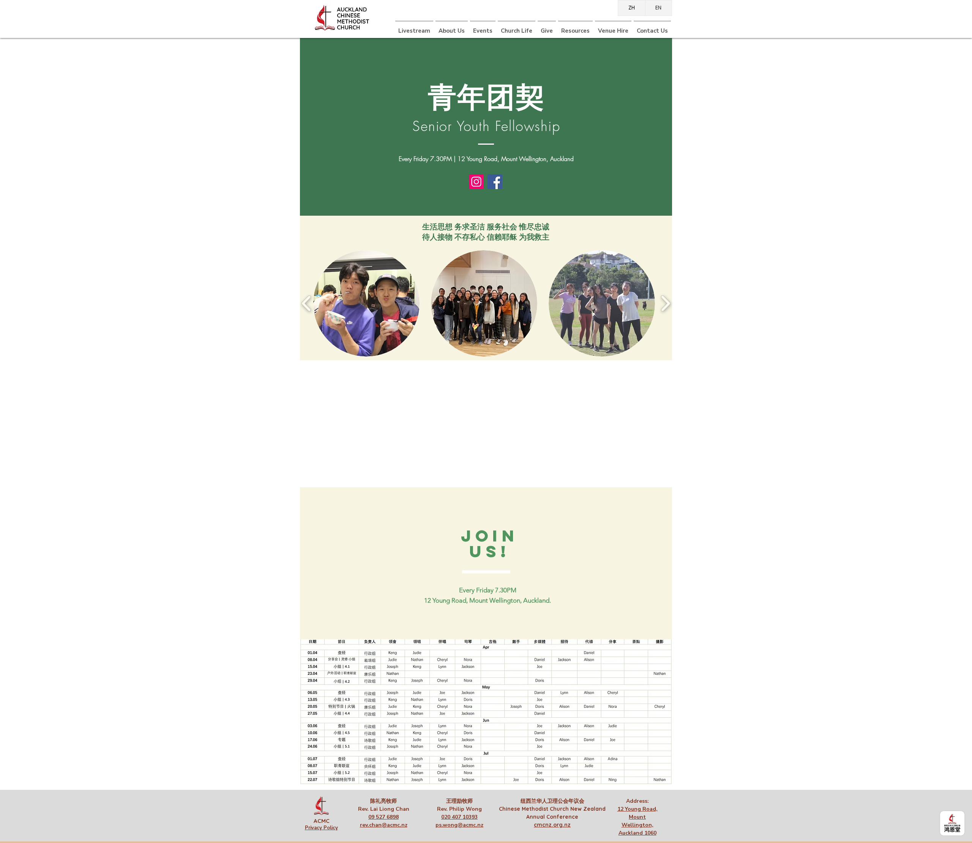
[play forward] (665, 303)
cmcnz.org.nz (552, 824)
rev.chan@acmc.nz (383, 825)
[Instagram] (476, 181)
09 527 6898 (383, 817)
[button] (516, 27)
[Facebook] (495, 181)
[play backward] (306, 303)
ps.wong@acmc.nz (459, 825)
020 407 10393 (459, 817)
